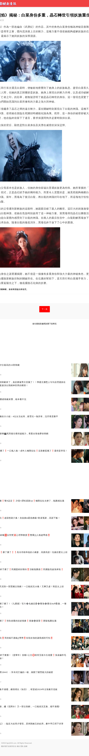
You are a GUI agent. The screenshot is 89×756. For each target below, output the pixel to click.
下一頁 (45, 309)
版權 (25, 746)
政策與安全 (12, 746)
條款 (18, 746)
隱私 (22, 746)
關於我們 (4, 746)
